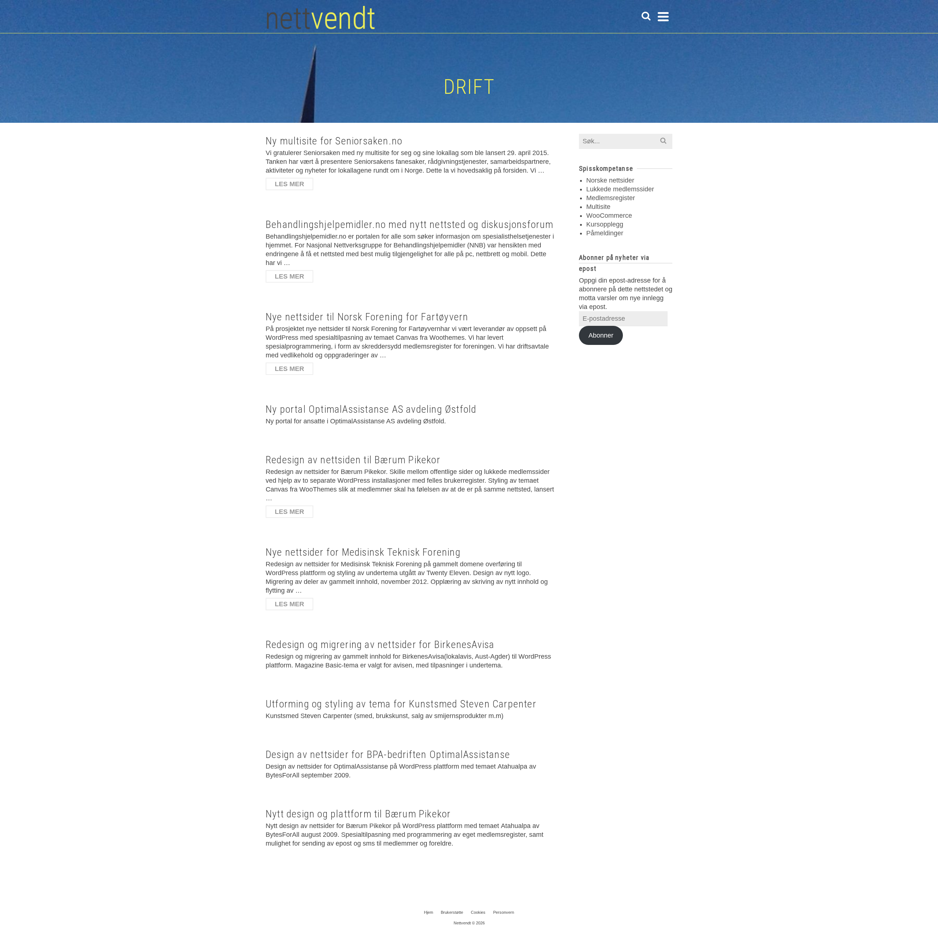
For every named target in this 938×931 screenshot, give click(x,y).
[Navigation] (663, 16)
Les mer (289, 184)
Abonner (600, 335)
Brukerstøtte (452, 912)
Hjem (428, 912)
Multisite (598, 206)
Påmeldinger (604, 233)
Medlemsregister (610, 198)
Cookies (478, 912)
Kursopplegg (604, 224)
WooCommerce (609, 215)
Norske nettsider (610, 180)
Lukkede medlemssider (620, 189)
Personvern (503, 912)
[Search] (646, 16)
